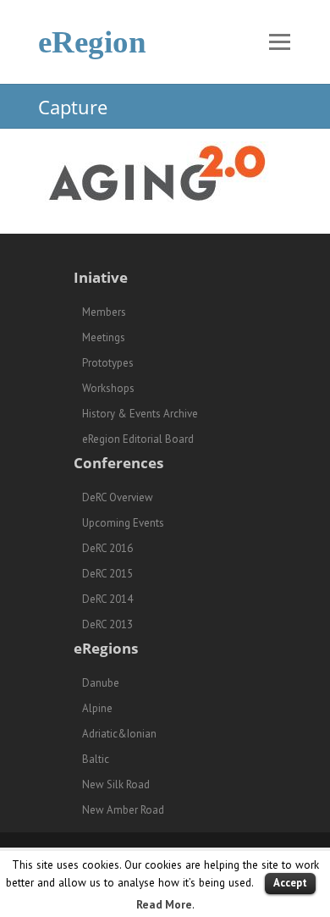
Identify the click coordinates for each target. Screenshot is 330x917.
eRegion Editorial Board (138, 439)
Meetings (103, 337)
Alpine (97, 708)
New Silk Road (116, 784)
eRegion (92, 42)
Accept (290, 883)
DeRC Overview (117, 497)
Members (104, 312)
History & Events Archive (140, 413)
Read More (164, 904)
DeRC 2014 (107, 599)
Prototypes (108, 363)
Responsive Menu (279, 42)
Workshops (108, 388)
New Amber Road (123, 810)
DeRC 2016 (107, 548)
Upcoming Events (123, 523)
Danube (100, 683)
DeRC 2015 (107, 573)
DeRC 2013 (107, 624)
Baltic (95, 759)
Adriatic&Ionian (119, 733)
